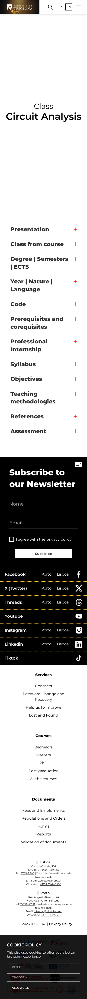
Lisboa (63, 574)
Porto (46, 574)
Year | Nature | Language (31, 285)
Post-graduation (44, 771)
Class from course (37, 244)
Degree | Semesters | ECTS (39, 262)
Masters (43, 755)
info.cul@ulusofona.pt (47, 880)
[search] (50, 7)
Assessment (28, 431)
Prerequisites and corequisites (36, 322)
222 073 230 (27, 904)
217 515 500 (27, 873)
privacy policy (58, 539)
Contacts (43, 686)
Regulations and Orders (44, 818)
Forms (43, 826)
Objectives (26, 378)
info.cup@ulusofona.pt (48, 911)
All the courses (43, 779)
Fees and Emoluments (43, 810)
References (27, 416)
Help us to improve (43, 707)
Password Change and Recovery (43, 697)
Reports (43, 834)
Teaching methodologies (32, 397)
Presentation (29, 229)
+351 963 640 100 (50, 884)
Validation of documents (43, 842)
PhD (43, 763)
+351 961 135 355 (50, 915)
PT (61, 7)
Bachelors (43, 747)
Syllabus (23, 364)
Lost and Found (43, 715)
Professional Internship (29, 345)
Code (18, 304)
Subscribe (43, 554)
